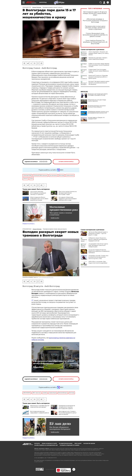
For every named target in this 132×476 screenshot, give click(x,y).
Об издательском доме (65, 443)
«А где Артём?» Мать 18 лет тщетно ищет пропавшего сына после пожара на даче (98, 245)
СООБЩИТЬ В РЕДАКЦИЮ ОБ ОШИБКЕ (69, 445)
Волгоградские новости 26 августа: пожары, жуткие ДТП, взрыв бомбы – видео (95, 13)
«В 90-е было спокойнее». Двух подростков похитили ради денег (97, 262)
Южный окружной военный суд (31, 59)
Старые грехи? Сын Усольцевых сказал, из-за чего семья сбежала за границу (98, 71)
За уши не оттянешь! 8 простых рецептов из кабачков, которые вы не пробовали (98, 251)
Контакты (37, 443)
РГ (32, 300)
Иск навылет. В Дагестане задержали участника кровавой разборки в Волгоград (68, 199)
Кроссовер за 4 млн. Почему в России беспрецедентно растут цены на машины (68, 413)
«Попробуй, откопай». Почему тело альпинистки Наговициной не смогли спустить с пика (98, 257)
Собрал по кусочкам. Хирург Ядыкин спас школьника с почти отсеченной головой (98, 65)
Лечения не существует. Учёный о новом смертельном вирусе (97, 58)
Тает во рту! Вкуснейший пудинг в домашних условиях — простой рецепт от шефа (98, 233)
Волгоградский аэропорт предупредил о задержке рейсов (39, 412)
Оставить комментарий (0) (66, 161)
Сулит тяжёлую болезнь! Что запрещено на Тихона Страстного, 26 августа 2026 (95, 42)
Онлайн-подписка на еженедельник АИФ (46, 445)
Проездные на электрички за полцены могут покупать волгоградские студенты (67, 407)
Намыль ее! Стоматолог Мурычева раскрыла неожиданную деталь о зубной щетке (98, 77)
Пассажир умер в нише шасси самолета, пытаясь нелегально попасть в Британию (95, 28)
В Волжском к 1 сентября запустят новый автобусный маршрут (53, 362)
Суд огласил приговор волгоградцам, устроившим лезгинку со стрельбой (38, 193)
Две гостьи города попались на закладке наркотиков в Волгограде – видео (68, 193)
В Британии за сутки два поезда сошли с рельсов (97, 100)
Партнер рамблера (50, 469)
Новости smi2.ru (28, 223)
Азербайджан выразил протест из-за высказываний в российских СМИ (98, 112)
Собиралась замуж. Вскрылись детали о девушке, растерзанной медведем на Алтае (97, 239)
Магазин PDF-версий (89, 443)
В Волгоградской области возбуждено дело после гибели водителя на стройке (39, 199)
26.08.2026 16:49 (27, 229)
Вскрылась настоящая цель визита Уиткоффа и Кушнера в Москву (97, 94)
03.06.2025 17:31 (27, 7)
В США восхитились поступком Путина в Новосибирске (97, 106)
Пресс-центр (77, 443)
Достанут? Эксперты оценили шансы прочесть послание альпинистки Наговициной (98, 83)
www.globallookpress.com (46, 277)
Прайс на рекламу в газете (49, 443)
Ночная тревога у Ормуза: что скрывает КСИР (96, 118)
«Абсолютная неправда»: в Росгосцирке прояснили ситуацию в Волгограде (95, 20)
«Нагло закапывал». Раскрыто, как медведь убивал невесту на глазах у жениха (98, 53)
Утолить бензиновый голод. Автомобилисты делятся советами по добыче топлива (95, 35)
